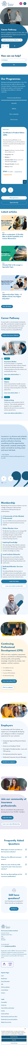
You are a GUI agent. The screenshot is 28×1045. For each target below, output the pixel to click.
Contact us (14, 908)
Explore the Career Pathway (10, 335)
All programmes (14, 197)
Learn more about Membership (11, 824)
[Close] (25, 1028)
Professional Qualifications (14, 98)
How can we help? (11, 56)
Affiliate (14, 108)
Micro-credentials (14, 114)
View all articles (7, 306)
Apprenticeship (14, 202)
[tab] (14, 98)
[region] (14, 1036)
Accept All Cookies (14, 1036)
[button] (3, 46)
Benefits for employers (9, 762)
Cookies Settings (5, 1013)
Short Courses (14, 119)
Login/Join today (14, 581)
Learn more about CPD (9, 681)
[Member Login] (20, 3)
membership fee (18, 171)
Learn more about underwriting (13, 413)
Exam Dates (13, 161)
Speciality (14, 103)
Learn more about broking (11, 374)
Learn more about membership (14, 586)
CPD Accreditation (8, 687)
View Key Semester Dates (10, 40)
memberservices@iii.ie (10, 946)
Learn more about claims (11, 392)
